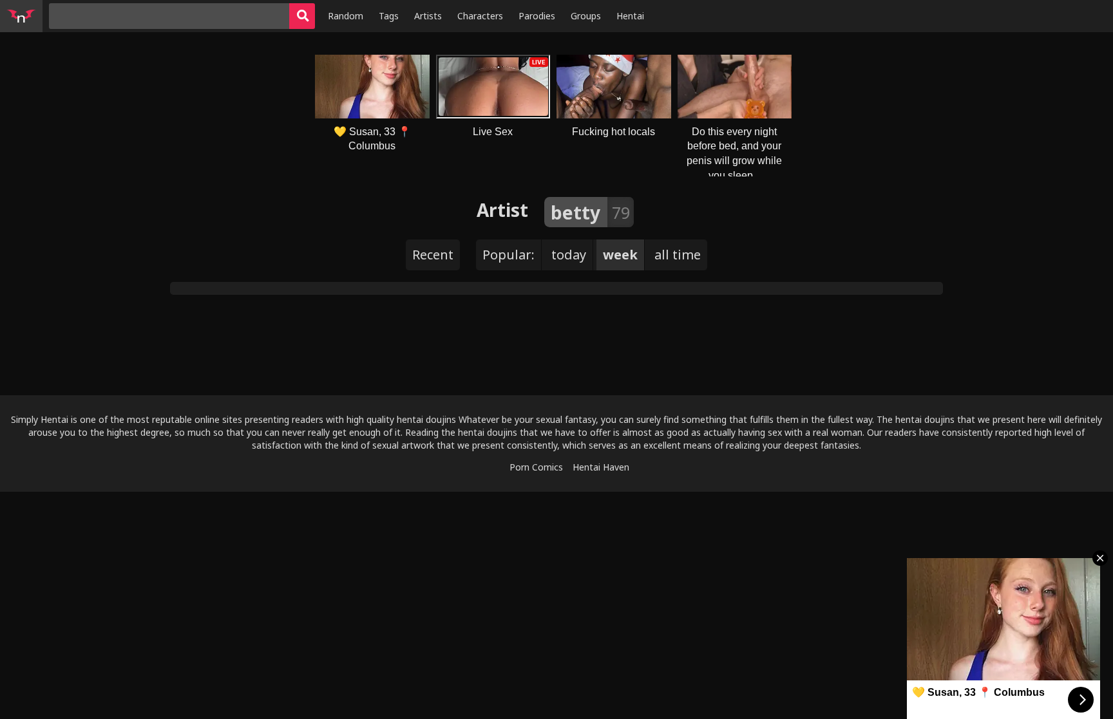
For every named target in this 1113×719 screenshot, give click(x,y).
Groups (586, 16)
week (620, 254)
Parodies (536, 16)
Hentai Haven (601, 467)
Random (345, 16)
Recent (432, 254)
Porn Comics (536, 467)
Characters (480, 16)
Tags (389, 16)
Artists (428, 16)
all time (677, 254)
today (568, 254)
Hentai (630, 16)
